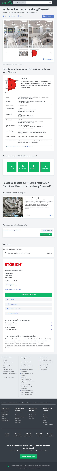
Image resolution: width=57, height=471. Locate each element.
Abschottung (41, 338)
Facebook (45, 413)
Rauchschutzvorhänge (16, 12)
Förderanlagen (8, 338)
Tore (29, 338)
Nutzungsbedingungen (22, 468)
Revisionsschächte (45, 367)
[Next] (50, 34)
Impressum (37, 468)
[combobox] (39, 2)
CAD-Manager (18, 420)
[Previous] (6, 34)
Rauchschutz (47, 338)
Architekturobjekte (10, 327)
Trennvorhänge (25, 343)
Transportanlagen (34, 338)
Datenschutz (31, 468)
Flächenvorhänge (47, 345)
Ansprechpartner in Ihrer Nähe (13, 289)
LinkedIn (45, 418)
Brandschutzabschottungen (19, 345)
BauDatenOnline (33, 414)
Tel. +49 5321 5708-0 (11, 280)
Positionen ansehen (47, 230)
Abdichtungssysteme (45, 360)
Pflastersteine (44, 366)
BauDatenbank (32, 413)
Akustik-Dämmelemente (46, 362)
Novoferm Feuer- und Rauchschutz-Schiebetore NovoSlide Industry (28, 392)
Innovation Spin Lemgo (31, 198)
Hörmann (5, 364)
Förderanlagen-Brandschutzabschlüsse (19, 338)
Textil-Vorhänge (39, 345)
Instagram (45, 414)
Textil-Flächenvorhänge (30, 345)
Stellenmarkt (18, 422)
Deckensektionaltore (9, 345)
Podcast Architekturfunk (48, 424)
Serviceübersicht (19, 413)
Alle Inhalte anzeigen (11, 329)
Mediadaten (4, 418)
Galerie (49, 16)
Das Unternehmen (5, 411)
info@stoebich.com (10, 284)
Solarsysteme (44, 369)
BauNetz (31, 416)
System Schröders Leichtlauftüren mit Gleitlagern (26, 386)
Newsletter (17, 414)
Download (45, 234)
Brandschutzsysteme (33, 343)
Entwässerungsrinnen (46, 364)
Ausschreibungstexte (10, 325)
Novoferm (5, 360)
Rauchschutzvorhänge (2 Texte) (11, 230)
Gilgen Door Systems (8, 362)
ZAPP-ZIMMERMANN (8, 377)
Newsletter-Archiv (5, 420)
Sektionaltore (41, 343)
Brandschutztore (8, 347)
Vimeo (44, 420)
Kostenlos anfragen (28, 456)
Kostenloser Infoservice (28, 294)
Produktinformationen (11, 323)
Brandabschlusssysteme (9, 343)
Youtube (45, 422)
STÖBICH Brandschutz (31, 12)
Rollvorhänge (18, 343)
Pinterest (45, 416)
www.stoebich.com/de (11, 286)
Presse (2, 416)
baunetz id (31, 418)
